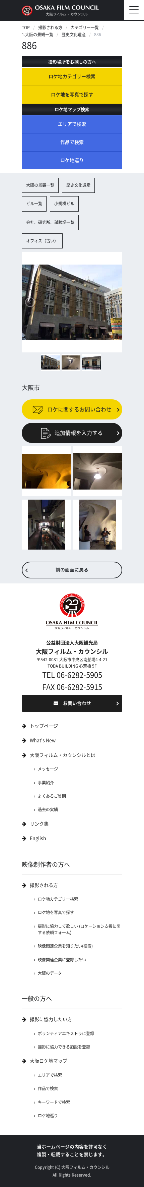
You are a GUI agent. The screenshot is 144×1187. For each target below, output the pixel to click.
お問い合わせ (77, 703)
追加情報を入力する (79, 433)
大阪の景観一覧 (40, 185)
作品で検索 (72, 142)
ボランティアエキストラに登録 (66, 1033)
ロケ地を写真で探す (72, 94)
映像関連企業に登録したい (62, 960)
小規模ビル (64, 204)
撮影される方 (50, 27)
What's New (43, 740)
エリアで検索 (72, 124)
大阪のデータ (50, 973)
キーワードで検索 (54, 1102)
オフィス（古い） (42, 241)
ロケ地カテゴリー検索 (72, 76)
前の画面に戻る (72, 569)
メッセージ (48, 769)
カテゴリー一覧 (85, 27)
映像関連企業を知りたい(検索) (65, 946)
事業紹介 (46, 783)
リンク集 (39, 824)
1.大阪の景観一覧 (37, 35)
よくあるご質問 (52, 796)
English (38, 838)
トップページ (44, 726)
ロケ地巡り (72, 160)
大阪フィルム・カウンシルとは (62, 755)
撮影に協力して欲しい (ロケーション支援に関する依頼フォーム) (79, 929)
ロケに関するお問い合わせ (79, 409)
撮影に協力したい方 (51, 1019)
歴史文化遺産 (74, 35)
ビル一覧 (34, 204)
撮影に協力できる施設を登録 (64, 1047)
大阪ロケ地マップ (48, 1061)
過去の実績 (48, 809)
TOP (26, 27)
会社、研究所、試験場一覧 (50, 222)
